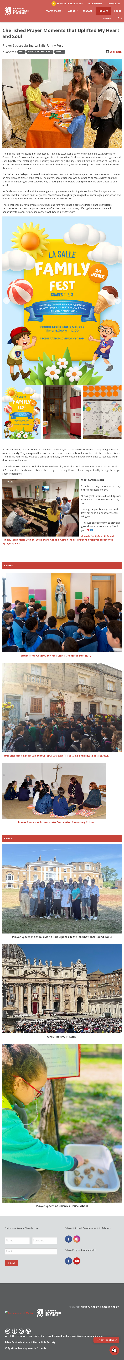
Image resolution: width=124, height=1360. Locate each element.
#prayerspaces (11, 543)
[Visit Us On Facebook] (68, 1238)
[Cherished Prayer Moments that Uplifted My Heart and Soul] (62, 103)
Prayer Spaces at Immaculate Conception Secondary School (56, 822)
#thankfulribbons (77, 539)
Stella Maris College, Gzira (51, 539)
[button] (114, 1350)
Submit (11, 1263)
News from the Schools (40, 51)
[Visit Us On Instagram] (77, 1238)
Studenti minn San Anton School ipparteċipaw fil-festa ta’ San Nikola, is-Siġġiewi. (56, 755)
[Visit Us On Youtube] (77, 1260)
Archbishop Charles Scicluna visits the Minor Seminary (56, 655)
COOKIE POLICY (110, 1307)
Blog (21, 51)
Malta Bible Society (44, 1342)
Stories (60, 51)
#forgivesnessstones (100, 539)
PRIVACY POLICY (90, 1307)
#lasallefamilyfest (92, 536)
